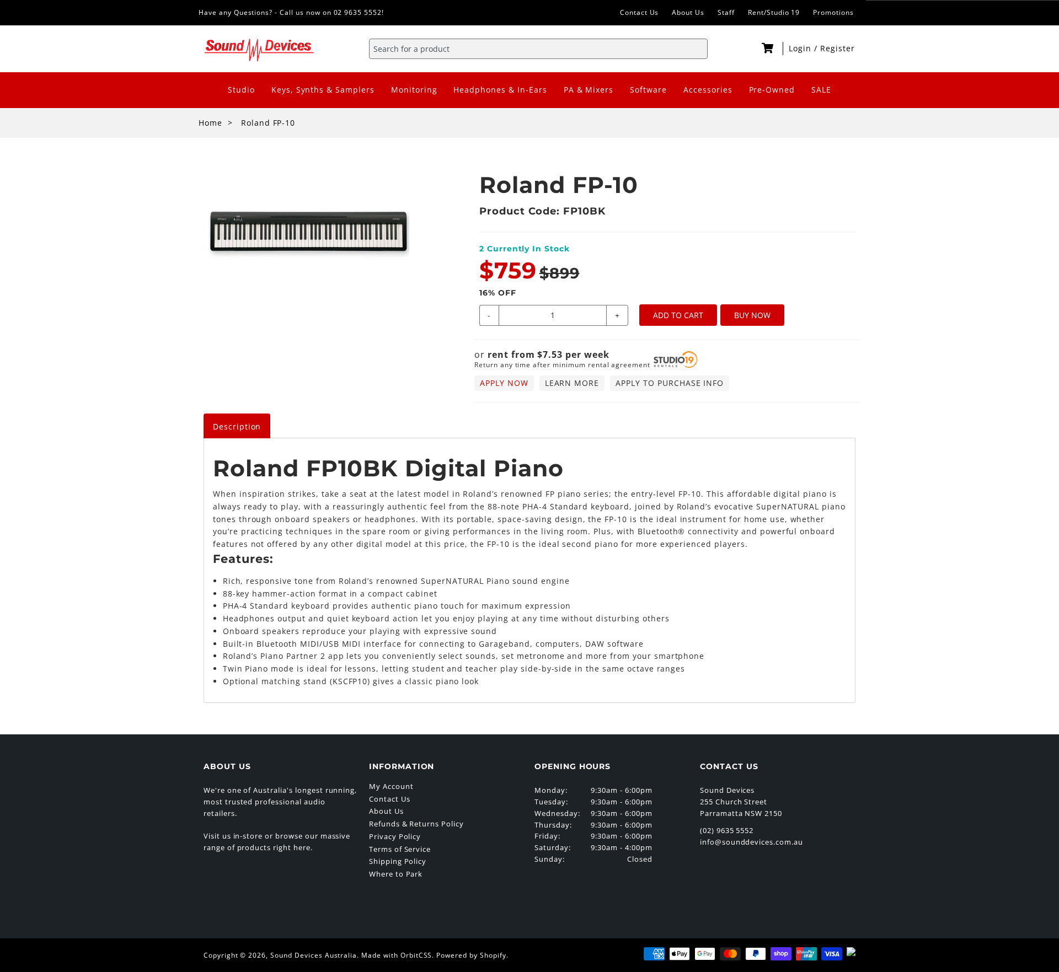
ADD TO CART (678, 315)
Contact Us (639, 12)
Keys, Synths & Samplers (323, 89)
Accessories (707, 89)
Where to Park (395, 874)
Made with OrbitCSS (396, 955)
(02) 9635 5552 (726, 830)
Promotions (833, 12)
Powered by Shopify (471, 955)
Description (237, 426)
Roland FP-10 (268, 122)
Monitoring (414, 89)
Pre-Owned (772, 89)
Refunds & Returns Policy (416, 824)
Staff (726, 12)
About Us (688, 12)
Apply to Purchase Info (670, 383)
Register (837, 48)
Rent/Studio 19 (774, 12)
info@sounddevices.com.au (751, 842)
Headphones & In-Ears (500, 89)
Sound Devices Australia (313, 955)
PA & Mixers (589, 89)
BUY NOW (752, 315)
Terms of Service (400, 849)
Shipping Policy (397, 861)
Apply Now (504, 383)
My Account (391, 786)
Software (648, 89)
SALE (821, 89)
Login (801, 48)
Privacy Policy (395, 836)
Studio (241, 89)
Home (210, 122)
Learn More (572, 383)
